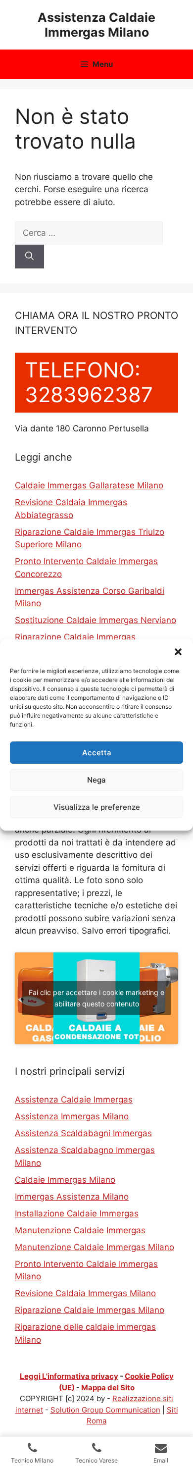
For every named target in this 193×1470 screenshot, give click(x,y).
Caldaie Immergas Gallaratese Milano (89, 485)
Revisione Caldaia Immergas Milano (85, 1293)
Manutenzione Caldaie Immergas (80, 1230)
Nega (96, 780)
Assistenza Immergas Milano (72, 1116)
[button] (178, 652)
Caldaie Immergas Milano (65, 1180)
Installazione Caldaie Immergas (77, 1213)
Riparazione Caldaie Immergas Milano (89, 1310)
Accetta (96, 752)
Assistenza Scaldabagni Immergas (83, 1133)
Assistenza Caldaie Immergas (74, 1099)
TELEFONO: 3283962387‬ (89, 382)
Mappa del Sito (108, 1387)
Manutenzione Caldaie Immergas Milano (94, 1247)
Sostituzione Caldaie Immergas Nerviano (95, 620)
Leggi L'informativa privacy (69, 1376)
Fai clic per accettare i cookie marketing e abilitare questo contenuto (96, 998)
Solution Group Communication (105, 1410)
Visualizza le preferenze (96, 807)
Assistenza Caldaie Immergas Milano (96, 25)
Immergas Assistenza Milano (72, 1197)
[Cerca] (29, 256)
